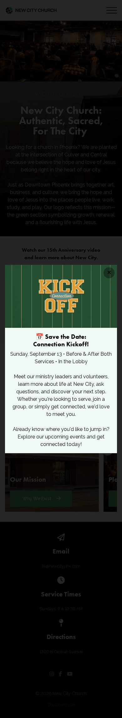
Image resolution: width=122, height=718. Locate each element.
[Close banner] (109, 272)
